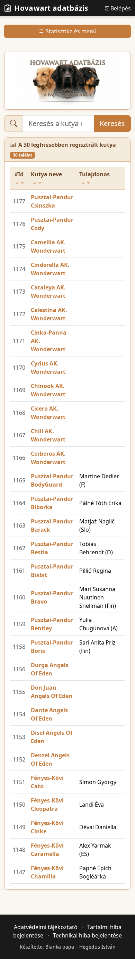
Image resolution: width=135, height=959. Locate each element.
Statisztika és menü (71, 31)
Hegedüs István (97, 946)
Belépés (120, 8)
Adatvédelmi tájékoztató (46, 927)
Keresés (112, 123)
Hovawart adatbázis (51, 8)
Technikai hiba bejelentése (87, 935)
